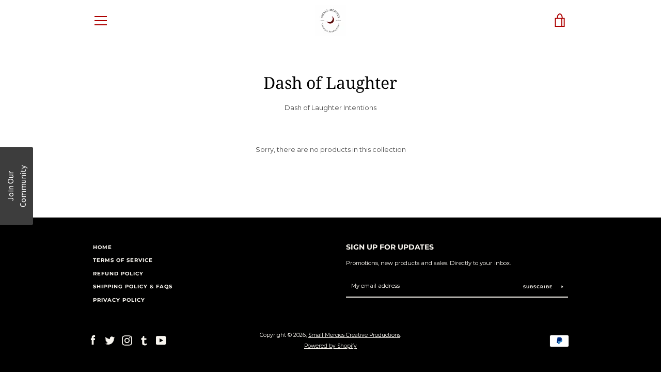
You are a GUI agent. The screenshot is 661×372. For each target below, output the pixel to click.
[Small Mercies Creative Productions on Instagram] (127, 340)
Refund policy (118, 273)
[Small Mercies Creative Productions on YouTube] (161, 340)
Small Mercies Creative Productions (354, 335)
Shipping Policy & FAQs (132, 286)
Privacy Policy (119, 300)
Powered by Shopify (330, 346)
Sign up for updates (390, 247)
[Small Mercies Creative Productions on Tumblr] (144, 340)
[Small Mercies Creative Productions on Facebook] (93, 340)
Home (102, 247)
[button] (16, 186)
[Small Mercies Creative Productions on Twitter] (110, 340)
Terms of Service (123, 260)
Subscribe (538, 286)
